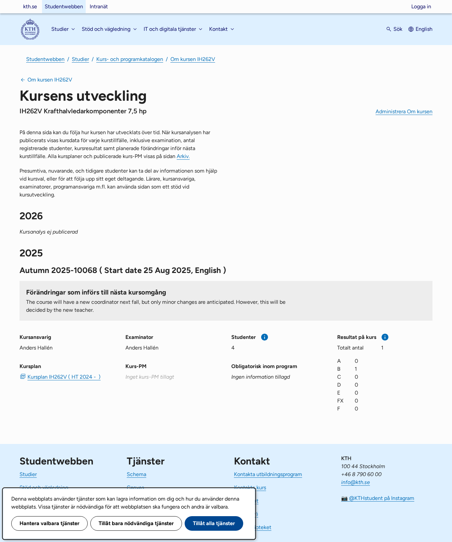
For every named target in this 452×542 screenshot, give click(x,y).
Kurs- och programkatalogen (129, 59)
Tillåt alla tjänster (214, 523)
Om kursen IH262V (192, 59)
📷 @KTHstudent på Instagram (377, 498)
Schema (136, 474)
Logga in (421, 6)
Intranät (99, 6)
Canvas (135, 487)
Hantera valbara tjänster (49, 523)
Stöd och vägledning (44, 487)
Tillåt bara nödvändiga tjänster (136, 523)
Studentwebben (64, 6)
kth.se (30, 6)
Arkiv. (183, 156)
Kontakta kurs (250, 487)
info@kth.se (355, 482)
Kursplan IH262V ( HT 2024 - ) (64, 377)
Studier (80, 59)
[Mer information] (264, 337)
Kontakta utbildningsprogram (268, 474)
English (424, 29)
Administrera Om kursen (404, 111)
